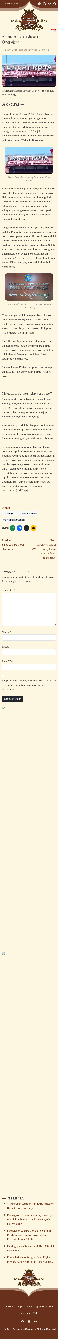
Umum (6, 508)
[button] (5, 30)
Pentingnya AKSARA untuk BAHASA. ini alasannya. (30, 1248)
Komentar (9, 590)
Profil (20, 1307)
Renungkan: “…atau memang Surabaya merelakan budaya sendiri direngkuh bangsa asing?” (30, 1219)
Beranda (9, 1307)
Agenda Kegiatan (44, 1307)
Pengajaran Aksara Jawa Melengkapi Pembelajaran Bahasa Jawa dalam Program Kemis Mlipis (29, 1235)
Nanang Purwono (28, 50)
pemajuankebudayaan (15, 520)
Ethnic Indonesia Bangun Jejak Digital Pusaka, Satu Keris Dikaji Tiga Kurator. (30, 1260)
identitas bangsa (29, 513)
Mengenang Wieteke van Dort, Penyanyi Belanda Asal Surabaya (30, 1206)
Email (6, 647)
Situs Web (7, 662)
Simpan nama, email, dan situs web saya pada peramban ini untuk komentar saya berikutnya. (29, 685)
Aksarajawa (10, 513)
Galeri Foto (25, 1313)
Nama (6, 632)
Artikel (28, 1307)
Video (36, 1313)
